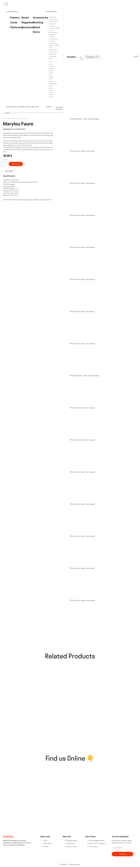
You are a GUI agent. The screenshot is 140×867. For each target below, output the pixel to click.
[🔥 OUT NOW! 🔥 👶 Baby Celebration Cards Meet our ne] (87, 803)
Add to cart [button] (51, 686)
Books (9, 118)
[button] (8, 171)
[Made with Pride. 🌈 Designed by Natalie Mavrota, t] (87, 772)
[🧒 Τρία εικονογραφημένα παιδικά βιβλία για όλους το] (121, 773)
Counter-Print (47, 200)
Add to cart (16, 164)
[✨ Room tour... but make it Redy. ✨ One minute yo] (121, 801)
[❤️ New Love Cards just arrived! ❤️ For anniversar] (19, 803)
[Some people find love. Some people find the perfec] (53, 776)
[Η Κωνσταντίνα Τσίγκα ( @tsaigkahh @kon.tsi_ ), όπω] (53, 804)
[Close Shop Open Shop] (9, 5)
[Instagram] (11, 851)
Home (4, 118)
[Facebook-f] (5, 851)
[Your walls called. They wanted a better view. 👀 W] (19, 775)
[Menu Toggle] (3, 1)
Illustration (15, 118)
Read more (6, 719)
